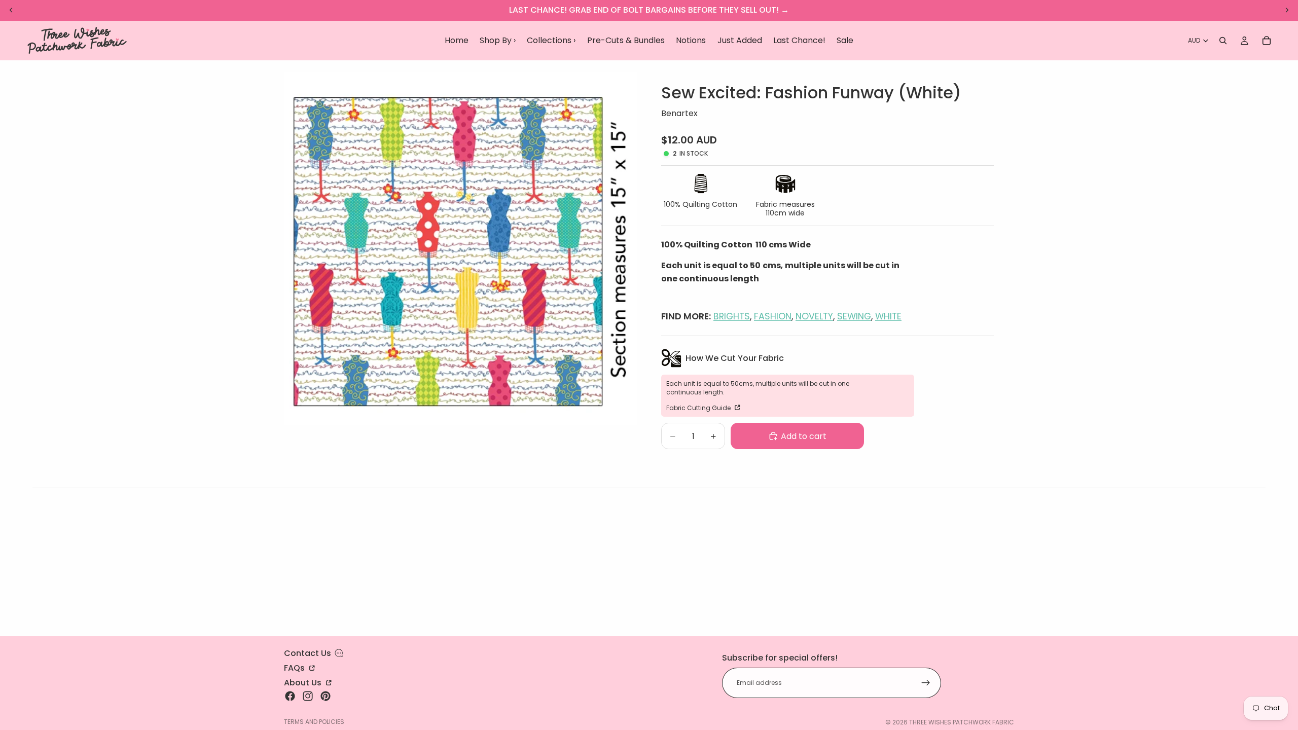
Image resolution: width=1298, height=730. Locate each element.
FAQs (295, 667)
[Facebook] (290, 696)
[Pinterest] (325, 696)
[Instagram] (308, 696)
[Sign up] (925, 683)
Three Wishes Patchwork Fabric (961, 722)
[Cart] (1266, 40)
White (888, 316)
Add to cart (803, 436)
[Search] (1223, 40)
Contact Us (307, 653)
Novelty (814, 316)
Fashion (772, 316)
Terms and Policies (314, 721)
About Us (303, 682)
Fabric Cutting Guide (699, 408)
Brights (731, 316)
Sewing (854, 316)
